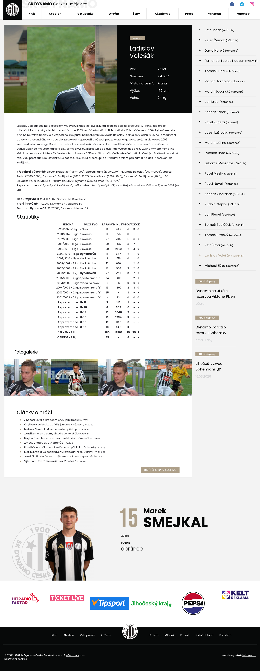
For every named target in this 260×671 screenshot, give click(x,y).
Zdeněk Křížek (222, 112)
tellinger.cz (249, 655)
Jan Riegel (220, 214)
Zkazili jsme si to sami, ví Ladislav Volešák (51, 433)
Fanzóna (214, 14)
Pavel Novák (221, 183)
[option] (25, 600)
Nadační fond (204, 635)
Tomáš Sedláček (224, 224)
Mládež (169, 635)
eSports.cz (72, 655)
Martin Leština (223, 142)
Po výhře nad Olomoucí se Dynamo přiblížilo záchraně (59, 447)
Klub (31, 14)
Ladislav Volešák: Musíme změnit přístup (50, 429)
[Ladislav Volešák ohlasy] (121, 377)
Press (189, 14)
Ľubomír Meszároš (225, 163)
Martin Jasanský (224, 91)
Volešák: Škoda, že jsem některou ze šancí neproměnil (59, 456)
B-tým (153, 635)
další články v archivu (160, 470)
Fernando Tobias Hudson (230, 60)
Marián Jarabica (225, 81)
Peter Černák (221, 40)
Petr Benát (219, 30)
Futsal (184, 635)
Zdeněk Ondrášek (225, 194)
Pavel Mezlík (221, 173)
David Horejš (221, 50)
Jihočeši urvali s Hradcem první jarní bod (50, 420)
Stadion (55, 14)
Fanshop (243, 14)
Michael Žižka (222, 265)
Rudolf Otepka (223, 204)
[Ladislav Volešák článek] (74, 377)
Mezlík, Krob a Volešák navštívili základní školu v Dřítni (59, 452)
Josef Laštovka (223, 132)
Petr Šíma (219, 245)
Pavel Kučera (221, 122)
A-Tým (106, 635)
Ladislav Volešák (224, 255)
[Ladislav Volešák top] (27, 377)
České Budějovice (57, 4)
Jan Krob (219, 101)
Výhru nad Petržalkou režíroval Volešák (49, 461)
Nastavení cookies (15, 659)
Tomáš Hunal (222, 71)
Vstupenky (85, 14)
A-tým (114, 14)
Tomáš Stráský (223, 235)
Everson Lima (222, 153)
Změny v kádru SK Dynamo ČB (43, 443)
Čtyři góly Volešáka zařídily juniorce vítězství (53, 424)
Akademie (162, 14)
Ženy (136, 14)
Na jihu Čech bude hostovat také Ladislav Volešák (57, 438)
